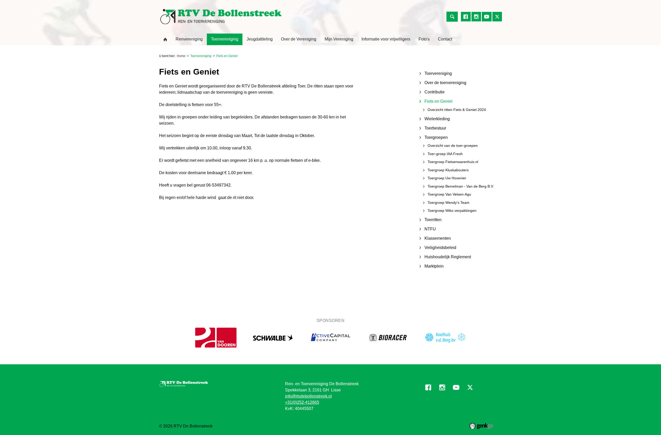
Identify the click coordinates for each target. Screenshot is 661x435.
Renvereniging (189, 39)
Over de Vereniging (298, 39)
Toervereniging (224, 39)
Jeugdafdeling (260, 39)
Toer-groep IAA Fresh (445, 154)
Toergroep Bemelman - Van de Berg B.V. (461, 186)
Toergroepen (436, 137)
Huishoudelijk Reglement (447, 257)
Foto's (424, 39)
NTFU (430, 229)
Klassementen (437, 238)
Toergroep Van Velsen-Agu (449, 194)
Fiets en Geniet (227, 56)
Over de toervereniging (445, 82)
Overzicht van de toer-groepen (453, 145)
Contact (445, 39)
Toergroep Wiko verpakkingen (452, 210)
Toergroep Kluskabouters (448, 170)
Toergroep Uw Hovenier (447, 178)
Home (165, 39)
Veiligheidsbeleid (440, 247)
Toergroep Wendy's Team (448, 202)
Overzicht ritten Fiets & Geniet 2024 (457, 110)
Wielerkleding (437, 119)
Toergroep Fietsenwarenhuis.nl (453, 162)
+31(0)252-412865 (302, 402)
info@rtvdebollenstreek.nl (308, 396)
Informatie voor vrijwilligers (385, 39)
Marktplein (434, 266)
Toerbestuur (435, 128)
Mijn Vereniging (339, 39)
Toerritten (433, 220)
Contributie (434, 92)
